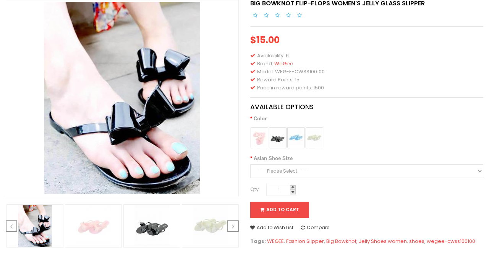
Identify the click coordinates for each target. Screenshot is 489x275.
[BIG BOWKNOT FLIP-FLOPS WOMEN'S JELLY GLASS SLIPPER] (35, 225)
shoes (416, 241)
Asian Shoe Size (273, 158)
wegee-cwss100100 (451, 241)
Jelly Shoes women (383, 241)
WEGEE (275, 241)
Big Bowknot (341, 241)
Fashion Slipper (305, 241)
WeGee (283, 63)
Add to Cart (282, 209)
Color (260, 118)
